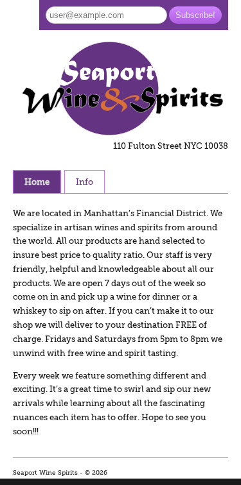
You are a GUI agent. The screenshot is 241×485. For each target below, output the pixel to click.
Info (84, 182)
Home (36, 182)
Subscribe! (195, 15)
